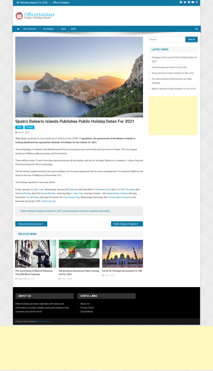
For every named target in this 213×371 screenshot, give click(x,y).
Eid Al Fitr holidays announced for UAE (122, 271)
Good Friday (25, 193)
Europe (30, 127)
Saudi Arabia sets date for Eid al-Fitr (169, 67)
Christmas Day (48, 201)
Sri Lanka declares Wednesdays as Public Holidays (172, 81)
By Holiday (49, 29)
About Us (85, 304)
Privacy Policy (87, 307)
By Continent (30, 29)
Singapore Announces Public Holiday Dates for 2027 (174, 59)
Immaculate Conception (120, 197)
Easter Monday (48, 193)
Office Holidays (61, 2)
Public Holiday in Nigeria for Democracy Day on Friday (128, 224)
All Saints (34, 197)
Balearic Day (104, 189)
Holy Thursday (127, 189)
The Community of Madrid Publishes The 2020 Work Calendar (34, 273)
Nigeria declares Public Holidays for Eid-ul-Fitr (174, 88)
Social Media (86, 311)
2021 (19, 127)
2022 (73, 29)
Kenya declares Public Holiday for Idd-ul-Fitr (173, 73)
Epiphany (73, 189)
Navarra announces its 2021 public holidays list (33, 224)
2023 (63, 29)
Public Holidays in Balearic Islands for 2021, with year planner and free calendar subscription (65, 211)
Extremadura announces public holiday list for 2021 (79, 273)
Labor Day (78, 193)
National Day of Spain (117, 193)
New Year (39, 189)
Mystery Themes (43, 321)
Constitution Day (72, 197)
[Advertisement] (173, 115)
